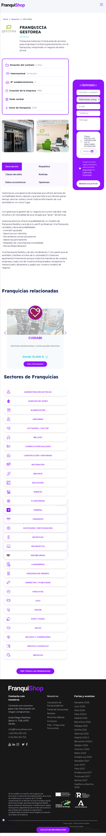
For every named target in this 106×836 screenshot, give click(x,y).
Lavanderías (37, 564)
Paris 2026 (79, 710)
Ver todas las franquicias (35, 671)
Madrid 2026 (80, 718)
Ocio (37, 601)
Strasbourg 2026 (83, 757)
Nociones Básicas (55, 717)
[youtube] (9, 744)
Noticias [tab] (43, 174)
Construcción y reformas (38, 455)
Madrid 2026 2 (81, 737)
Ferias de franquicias (57, 709)
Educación (38, 483)
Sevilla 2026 (80, 730)
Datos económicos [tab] (15, 182)
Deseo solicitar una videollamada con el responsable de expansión (90, 141)
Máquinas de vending (38, 573)
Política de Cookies (76, 826)
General (37, 510)
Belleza (38, 437)
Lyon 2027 (79, 765)
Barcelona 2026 (82, 722)
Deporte (38, 474)
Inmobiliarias (38, 555)
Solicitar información (53, 830)
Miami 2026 (80, 753)
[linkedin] (13, 744)
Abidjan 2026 (81, 745)
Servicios (38, 655)
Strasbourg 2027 (83, 772)
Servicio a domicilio (38, 646)
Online (37, 610)
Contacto (52, 721)
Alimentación (38, 410)
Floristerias (38, 501)
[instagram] (17, 744)
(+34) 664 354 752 (17, 737)
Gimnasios (38, 519)
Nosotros (52, 696)
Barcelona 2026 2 (83, 741)
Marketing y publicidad (38, 582)
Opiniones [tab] (44, 182)
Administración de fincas (37, 392)
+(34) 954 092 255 (17, 733)
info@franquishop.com (20, 729)
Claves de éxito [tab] (13, 174)
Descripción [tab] (11, 166)
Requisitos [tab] (44, 166)
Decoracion (38, 464)
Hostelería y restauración (37, 528)
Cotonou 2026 (81, 749)
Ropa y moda (38, 619)
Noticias (51, 713)
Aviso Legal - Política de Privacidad (76, 823)
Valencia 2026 (81, 733)
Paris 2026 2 (80, 714)
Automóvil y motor (38, 428)
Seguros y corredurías (37, 637)
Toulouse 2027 (82, 776)
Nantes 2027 (81, 780)
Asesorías (38, 419)
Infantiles (37, 537)
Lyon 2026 (79, 706)
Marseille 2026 (81, 702)
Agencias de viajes (38, 401)
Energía (38, 492)
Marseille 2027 (81, 761)
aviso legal (87, 170)
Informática (38, 546)
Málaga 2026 (81, 726)
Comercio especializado (38, 446)
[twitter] (23, 744)
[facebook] (27, 744)
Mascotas (38, 591)
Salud (38, 628)
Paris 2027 (79, 768)
